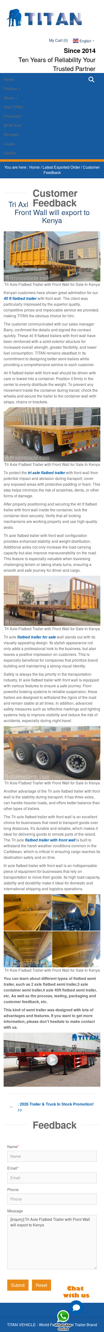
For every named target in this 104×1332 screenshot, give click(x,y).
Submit (18, 1285)
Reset (41, 1285)
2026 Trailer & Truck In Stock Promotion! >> (56, 1106)
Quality (10, 153)
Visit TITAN (13, 107)
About (9, 98)
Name (13, 1146)
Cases (9, 143)
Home (9, 79)
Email (13, 1168)
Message (15, 1211)
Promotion (12, 116)
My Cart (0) (58, 40)
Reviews (11, 134)
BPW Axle (12, 125)
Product (11, 88)
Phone (13, 1189)
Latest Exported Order (62, 167)
